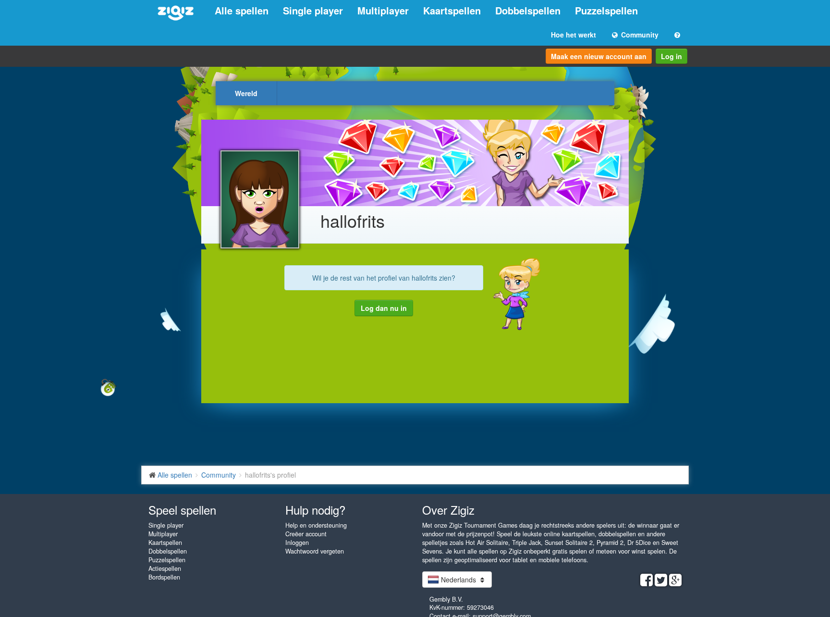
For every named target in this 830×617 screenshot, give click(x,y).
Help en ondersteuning (316, 525)
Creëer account (306, 534)
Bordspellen (164, 577)
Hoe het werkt (573, 34)
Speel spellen (182, 509)
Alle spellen (242, 10)
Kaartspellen (452, 10)
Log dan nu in (384, 308)
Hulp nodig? (315, 509)
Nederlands (458, 579)
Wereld (246, 93)
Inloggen (297, 542)
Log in (671, 56)
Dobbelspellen (528, 10)
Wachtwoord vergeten (314, 551)
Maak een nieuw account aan (599, 56)
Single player (313, 10)
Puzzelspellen (606, 10)
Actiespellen (164, 568)
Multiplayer (383, 10)
